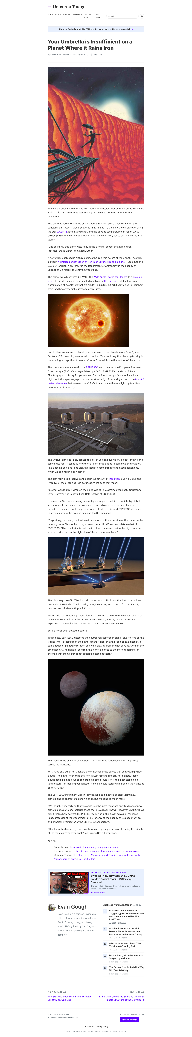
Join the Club (87, 16)
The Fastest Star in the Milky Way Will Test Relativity (126, 969)
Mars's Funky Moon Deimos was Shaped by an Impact (126, 957)
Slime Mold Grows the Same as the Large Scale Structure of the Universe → (121, 998)
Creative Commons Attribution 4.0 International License (106, 1031)
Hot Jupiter (110, 281)
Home (50, 14)
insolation (114, 478)
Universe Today (68, 6)
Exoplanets (97, 55)
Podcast (67, 14)
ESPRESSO (92, 367)
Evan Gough (55, 55)
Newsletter (77, 14)
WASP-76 (62, 231)
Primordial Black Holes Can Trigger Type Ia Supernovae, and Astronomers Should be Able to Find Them (126, 915)
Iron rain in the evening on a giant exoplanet (94, 847)
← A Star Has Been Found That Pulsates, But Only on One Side (70, 998)
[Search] (142, 16)
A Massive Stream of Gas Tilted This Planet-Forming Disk (125, 945)
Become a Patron (129, 1020)
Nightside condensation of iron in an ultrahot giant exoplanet (92, 261)
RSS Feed (98, 16)
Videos (58, 14)
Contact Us (89, 1026)
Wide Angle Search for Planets (110, 277)
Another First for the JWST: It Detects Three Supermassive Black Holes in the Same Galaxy (125, 931)
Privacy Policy (102, 1026)
